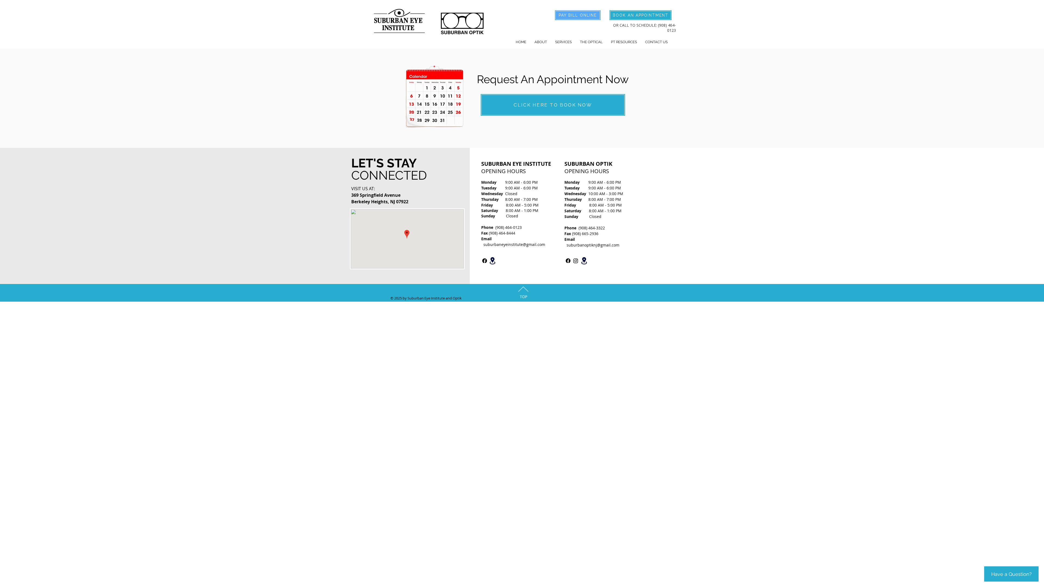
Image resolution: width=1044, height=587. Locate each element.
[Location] (492, 261)
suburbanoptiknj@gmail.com (593, 245)
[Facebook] (484, 261)
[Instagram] (576, 261)
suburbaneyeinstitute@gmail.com (514, 244)
